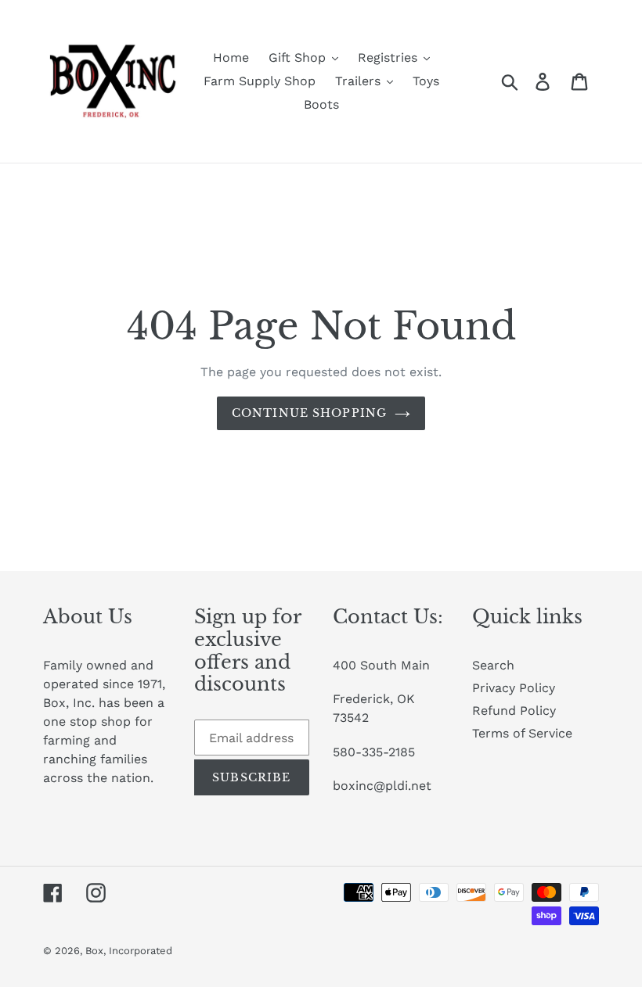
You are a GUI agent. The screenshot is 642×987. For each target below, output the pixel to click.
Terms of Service (522, 733)
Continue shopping (309, 413)
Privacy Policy (513, 687)
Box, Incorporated (128, 950)
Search (493, 665)
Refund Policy (514, 710)
